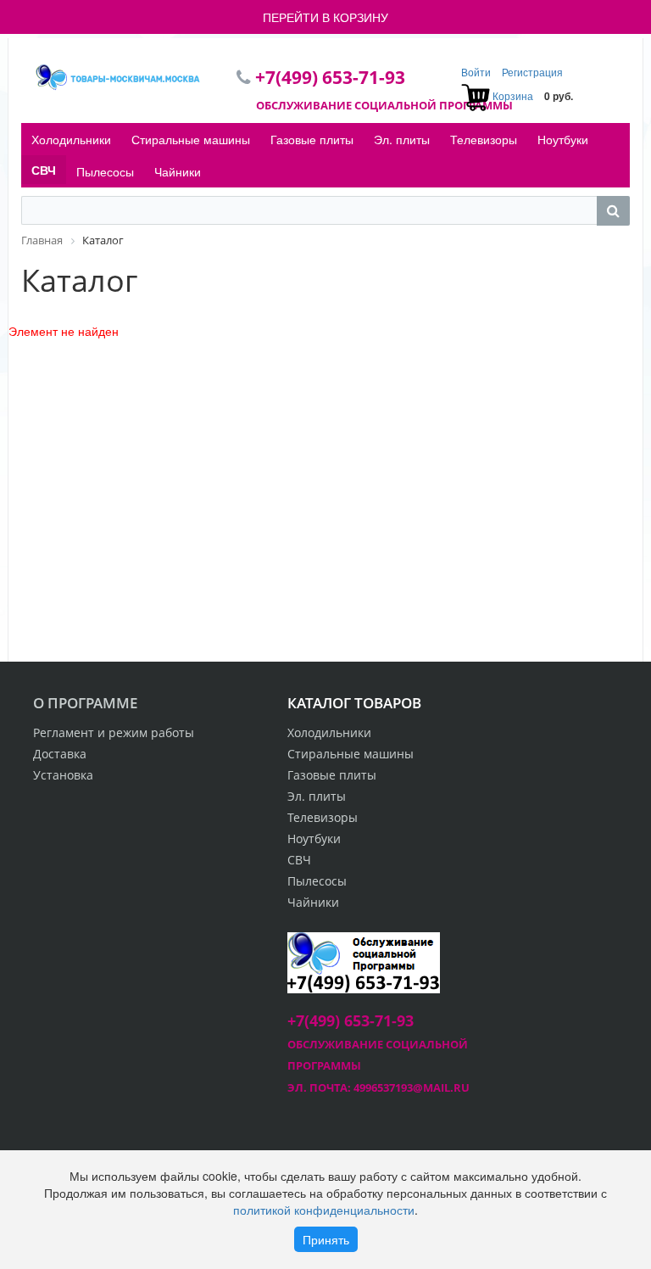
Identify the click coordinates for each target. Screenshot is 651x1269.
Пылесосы (105, 171)
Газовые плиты (311, 139)
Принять (326, 1239)
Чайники (177, 171)
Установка (63, 775)
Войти (477, 71)
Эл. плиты (402, 139)
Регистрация (532, 71)
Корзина (512, 95)
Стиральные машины (190, 139)
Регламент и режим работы (113, 732)
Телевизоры (483, 139)
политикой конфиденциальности (324, 1209)
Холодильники (71, 139)
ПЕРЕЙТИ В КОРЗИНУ (325, 16)
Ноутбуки (562, 139)
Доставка (59, 754)
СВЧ (43, 169)
